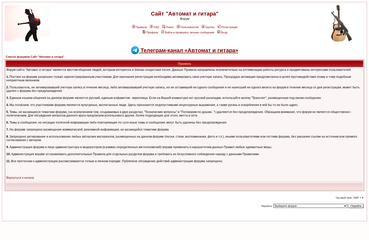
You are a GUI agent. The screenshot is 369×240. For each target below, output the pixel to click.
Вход (224, 32)
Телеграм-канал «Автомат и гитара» (188, 50)
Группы (210, 27)
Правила (141, 27)
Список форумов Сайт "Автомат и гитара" (35, 56)
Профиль (152, 32)
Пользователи (189, 27)
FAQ (156, 27)
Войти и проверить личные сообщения (189, 32)
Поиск (170, 27)
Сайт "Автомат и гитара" (184, 14)
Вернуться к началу (20, 177)
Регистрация (229, 27)
